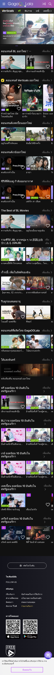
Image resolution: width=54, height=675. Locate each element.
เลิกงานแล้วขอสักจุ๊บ (35, 71)
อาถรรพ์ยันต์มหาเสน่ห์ (36, 292)
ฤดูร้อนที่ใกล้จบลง (9, 143)
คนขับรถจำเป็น (8, 172)
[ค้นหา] (50, 3)
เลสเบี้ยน (47, 10)
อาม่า (28, 172)
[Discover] (44, 4)
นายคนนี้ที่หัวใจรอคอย (11, 263)
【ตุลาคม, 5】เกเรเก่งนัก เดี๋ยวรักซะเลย (12, 292)
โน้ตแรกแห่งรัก (33, 350)
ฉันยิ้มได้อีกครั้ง (33, 143)
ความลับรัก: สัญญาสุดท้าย (12, 71)
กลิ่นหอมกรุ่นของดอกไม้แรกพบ (12, 350)
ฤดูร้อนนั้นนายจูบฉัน (35, 230)
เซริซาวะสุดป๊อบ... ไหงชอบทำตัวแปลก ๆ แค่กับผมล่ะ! (37, 263)
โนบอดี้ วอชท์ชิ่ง (8, 321)
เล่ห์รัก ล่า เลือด (33, 201)
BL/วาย (28, 10)
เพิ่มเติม (46, 51)
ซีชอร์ (28, 321)
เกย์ (37, 10)
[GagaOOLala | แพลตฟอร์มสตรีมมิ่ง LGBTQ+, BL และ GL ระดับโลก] (20, 4)
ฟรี (19, 10)
